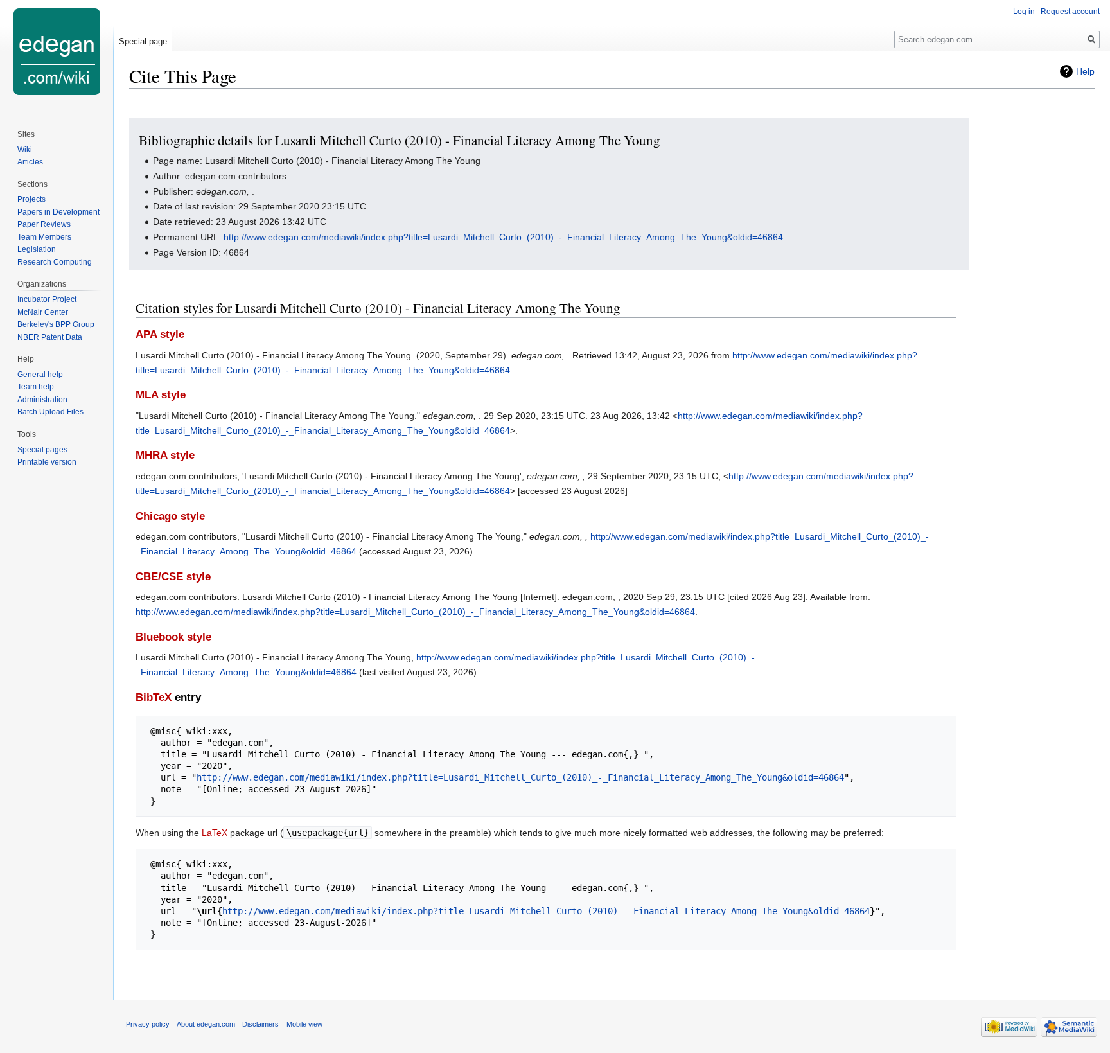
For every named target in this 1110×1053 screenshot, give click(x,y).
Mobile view (304, 1024)
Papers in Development (58, 212)
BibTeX (154, 697)
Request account (1070, 11)
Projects (31, 199)
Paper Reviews (44, 224)
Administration (42, 399)
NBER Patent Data (49, 337)
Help (1085, 71)
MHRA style (165, 455)
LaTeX (214, 832)
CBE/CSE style (173, 577)
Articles (30, 161)
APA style (160, 334)
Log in (1024, 11)
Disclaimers (260, 1024)
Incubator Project (46, 299)
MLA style (161, 395)
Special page (143, 41)
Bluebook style (173, 637)
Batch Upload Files (50, 411)
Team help (35, 386)
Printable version (46, 461)
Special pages (42, 449)
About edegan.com (206, 1024)
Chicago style (170, 516)
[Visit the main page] (56, 51)
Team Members (44, 237)
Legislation (36, 249)
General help (40, 374)
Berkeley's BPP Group (55, 324)
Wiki (24, 149)
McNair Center (42, 312)
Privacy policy (148, 1024)
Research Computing (54, 262)
